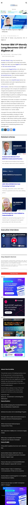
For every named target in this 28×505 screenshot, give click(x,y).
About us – (4, 396)
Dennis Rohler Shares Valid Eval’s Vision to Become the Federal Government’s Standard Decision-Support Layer (13, 455)
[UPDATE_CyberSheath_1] (14, 327)
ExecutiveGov (5, 401)
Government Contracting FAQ (15, 396)
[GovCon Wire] (13, 5)
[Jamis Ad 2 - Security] (14, 348)
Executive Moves (12, 36)
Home (4, 36)
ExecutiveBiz (5, 442)
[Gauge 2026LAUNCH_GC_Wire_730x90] (14, 12)
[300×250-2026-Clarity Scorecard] (14, 287)
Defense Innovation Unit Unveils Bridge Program (13, 412)
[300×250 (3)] (14, 307)
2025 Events (4, 398)
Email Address (4, 268)
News (13, 56)
